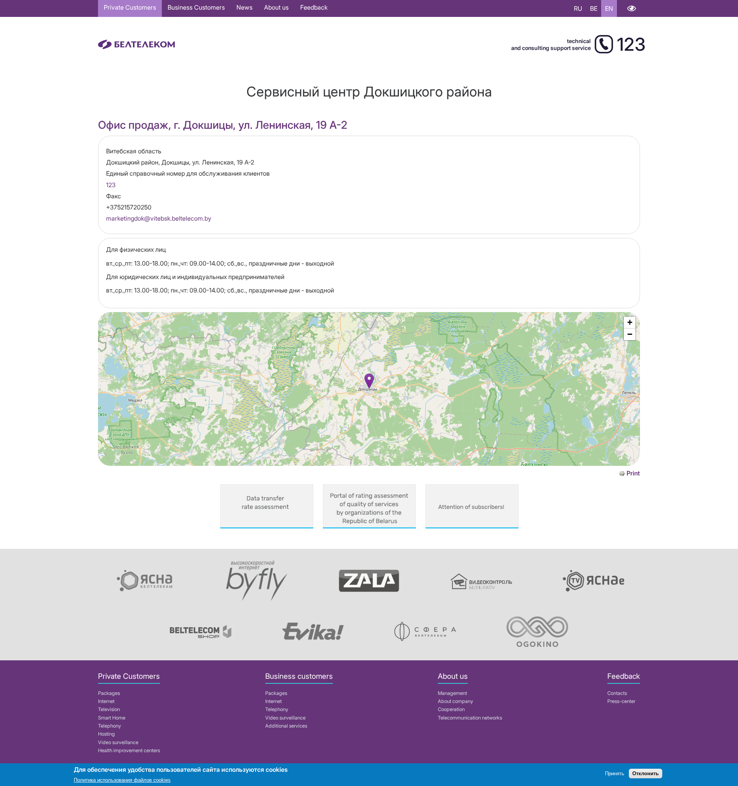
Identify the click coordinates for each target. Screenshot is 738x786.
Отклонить (645, 773)
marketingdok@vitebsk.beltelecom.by (158, 218)
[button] (369, 381)
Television (109, 709)
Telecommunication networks (470, 718)
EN (609, 8)
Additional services (286, 726)
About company (455, 701)
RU (578, 8)
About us (276, 7)
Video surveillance (118, 742)
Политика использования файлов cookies (122, 780)
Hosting (106, 734)
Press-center (621, 701)
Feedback (313, 7)
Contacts (617, 693)
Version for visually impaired (631, 8)
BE (593, 8)
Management (452, 693)
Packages (109, 693)
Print (633, 473)
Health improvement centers (129, 750)
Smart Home (111, 718)
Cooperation (451, 709)
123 (111, 185)
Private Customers (130, 7)
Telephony (109, 726)
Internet (106, 701)
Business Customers (196, 7)
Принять (614, 773)
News (244, 7)
